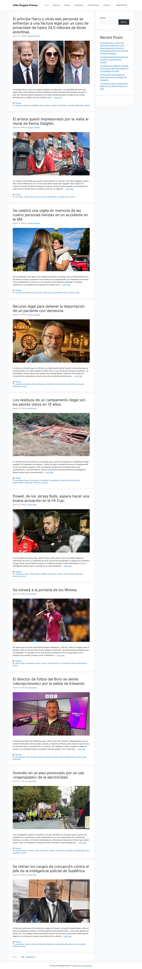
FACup (32, 574)
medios (47, 105)
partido (65, 574)
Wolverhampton (81, 663)
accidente (18, 292)
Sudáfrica (16, 946)
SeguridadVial (58, 292)
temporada (16, 576)
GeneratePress (86, 966)
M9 (45, 292)
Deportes (56, 5)
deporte (32, 197)
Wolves (15, 665)
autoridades (19, 480)
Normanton (69, 850)
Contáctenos (79, 5)
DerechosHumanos (39, 384)
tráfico (66, 292)
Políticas (107, 5)
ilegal (71, 480)
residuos (45, 482)
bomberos (30, 850)
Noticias (67, 5)
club (27, 757)
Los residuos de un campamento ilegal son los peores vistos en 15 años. (49, 402)
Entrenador (55, 757)
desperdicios (64, 480)
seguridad (16, 853)
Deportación (27, 384)
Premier (50, 663)
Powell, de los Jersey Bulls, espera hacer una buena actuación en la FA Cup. (51, 498)
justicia (41, 105)
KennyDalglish (52, 197)
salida (84, 757)
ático (24, 850)
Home (46, 5)
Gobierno (42, 944)
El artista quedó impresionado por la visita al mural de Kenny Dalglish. (50, 121)
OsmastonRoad (79, 850)
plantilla (78, 757)
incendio (52, 850)
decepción (33, 757)
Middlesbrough (70, 757)
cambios (22, 757)
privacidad (71, 105)
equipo (27, 574)
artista (21, 197)
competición (19, 574)
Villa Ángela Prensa (25, 5)
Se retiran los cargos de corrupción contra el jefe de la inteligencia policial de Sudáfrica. (51, 868)
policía (75, 944)
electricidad (44, 850)
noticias (53, 105)
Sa (61, 663)
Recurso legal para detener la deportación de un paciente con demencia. (49, 308)
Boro (17, 757)
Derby (37, 850)
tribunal (87, 105)
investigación (60, 850)
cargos (27, 944)
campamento (34, 480)
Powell (71, 574)
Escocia (39, 197)
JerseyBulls (52, 574)
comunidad (27, 292)
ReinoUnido (80, 105)
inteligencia (50, 944)
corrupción (34, 944)
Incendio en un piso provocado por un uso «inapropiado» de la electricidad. (48, 775)
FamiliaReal (35, 105)
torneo (23, 576)
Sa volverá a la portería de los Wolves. (45, 590)
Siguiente (31, 957)
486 (23, 957)
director (40, 757)
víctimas (72, 292)
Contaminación (54, 480)
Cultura (26, 197)
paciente (70, 384)
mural (67, 197)
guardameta (30, 663)
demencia (18, 384)
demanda (26, 105)
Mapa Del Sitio (122, 5)
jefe (66, 944)
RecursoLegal (78, 384)
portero (44, 663)
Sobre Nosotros (93, 5)
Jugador (59, 574)
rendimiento (79, 574)
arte (16, 197)
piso (87, 850)
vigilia (77, 292)
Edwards (47, 757)
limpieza (77, 480)
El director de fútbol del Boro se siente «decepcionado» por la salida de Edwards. (49, 681)
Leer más (58, 97)
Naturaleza (28, 482)
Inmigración (50, 384)
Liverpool (61, 197)
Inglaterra (44, 574)
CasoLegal (19, 105)
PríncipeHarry (62, 105)
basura (26, 480)
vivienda (23, 853)
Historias (18, 290)
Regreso (56, 663)
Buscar (103, 18)
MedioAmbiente (18, 482)
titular (73, 663)
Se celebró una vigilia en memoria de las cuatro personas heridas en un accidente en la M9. (50, 214)
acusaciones (19, 944)
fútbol (44, 197)
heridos (40, 292)
